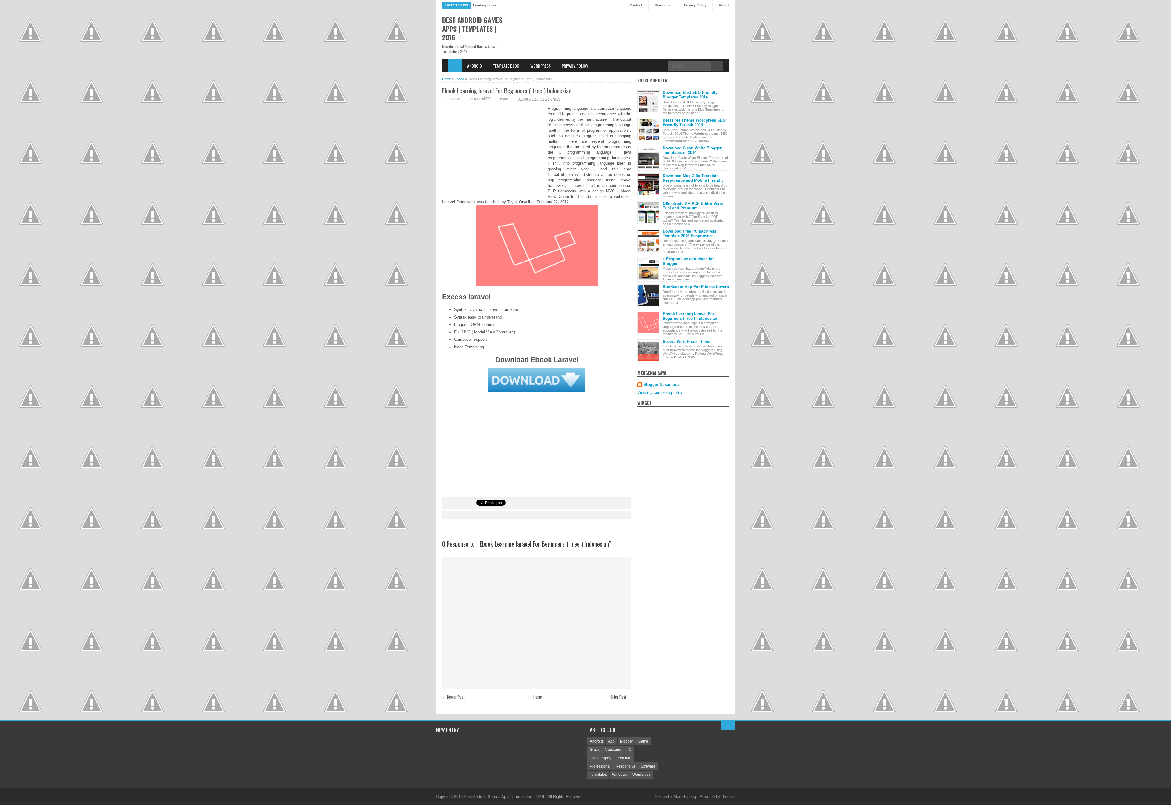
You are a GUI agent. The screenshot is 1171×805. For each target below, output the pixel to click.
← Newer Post (453, 697)
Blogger (626, 741)
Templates (598, 774)
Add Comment (480, 99)
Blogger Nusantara (661, 384)
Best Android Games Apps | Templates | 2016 (472, 28)
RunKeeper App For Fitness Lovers (696, 286)
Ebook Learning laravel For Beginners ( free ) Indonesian (506, 90)
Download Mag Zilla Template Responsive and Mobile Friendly (693, 178)
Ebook (505, 99)
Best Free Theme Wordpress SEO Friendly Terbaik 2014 (694, 122)
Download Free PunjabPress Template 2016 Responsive (689, 233)
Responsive (626, 766)
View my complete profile (659, 392)
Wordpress (540, 65)
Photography (600, 758)
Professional (600, 766)
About (724, 5)
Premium (623, 758)
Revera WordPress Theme (687, 341)
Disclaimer (663, 5)
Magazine (613, 749)
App (611, 741)
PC (629, 749)
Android (474, 65)
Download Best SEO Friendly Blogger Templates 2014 (690, 94)
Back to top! (728, 725)
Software (648, 766)
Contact (635, 5)
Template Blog (506, 65)
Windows (619, 774)
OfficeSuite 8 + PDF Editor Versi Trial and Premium (693, 205)
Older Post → (620, 697)
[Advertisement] (495, 150)
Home (455, 65)
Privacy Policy (695, 5)
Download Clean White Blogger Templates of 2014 (692, 150)
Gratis (595, 749)
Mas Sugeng (685, 796)
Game (643, 741)
